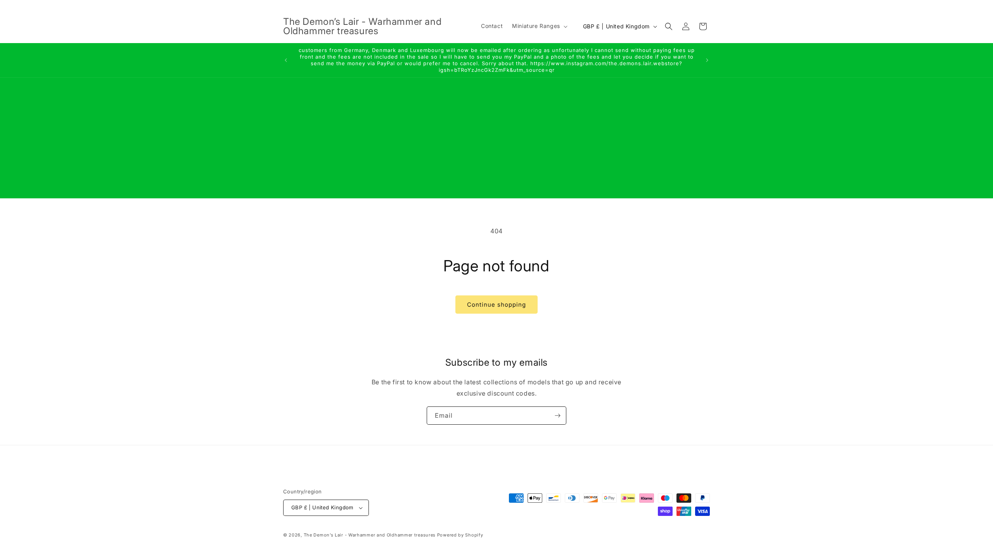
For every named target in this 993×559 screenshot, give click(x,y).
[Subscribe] (557, 415)
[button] (539, 26)
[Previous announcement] (285, 60)
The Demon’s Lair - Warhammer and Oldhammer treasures (370, 535)
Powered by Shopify (460, 535)
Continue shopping (496, 304)
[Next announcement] (707, 60)
